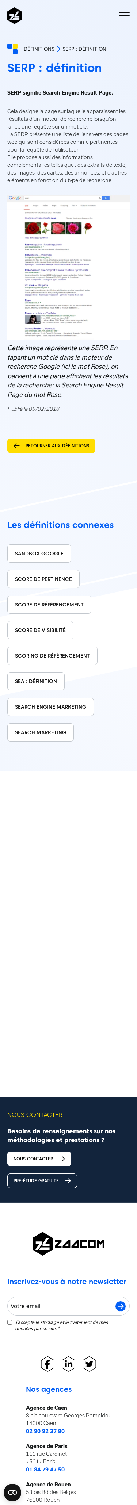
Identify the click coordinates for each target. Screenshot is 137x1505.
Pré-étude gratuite (36, 1180)
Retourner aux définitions (57, 445)
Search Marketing (40, 732)
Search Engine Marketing (50, 707)
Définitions (39, 49)
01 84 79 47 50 (45, 1470)
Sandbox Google (39, 553)
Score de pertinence (43, 579)
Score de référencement (49, 605)
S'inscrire (120, 1306)
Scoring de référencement (52, 656)
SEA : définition (36, 681)
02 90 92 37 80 (45, 1431)
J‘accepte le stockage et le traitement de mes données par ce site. (61, 1325)
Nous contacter (33, 1158)
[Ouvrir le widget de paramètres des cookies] (12, 1492)
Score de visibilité (40, 630)
